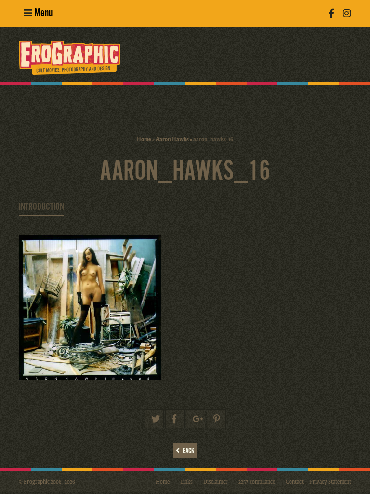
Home (144, 139)
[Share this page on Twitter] (154, 418)
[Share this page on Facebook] (175, 418)
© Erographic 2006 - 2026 (47, 481)
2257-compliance (256, 481)
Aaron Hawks (172, 139)
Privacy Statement (330, 481)
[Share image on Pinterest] (216, 418)
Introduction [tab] (41, 207)
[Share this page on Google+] (195, 418)
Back (187, 450)
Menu (42, 13)
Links (186, 481)
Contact (295, 481)
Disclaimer (215, 481)
